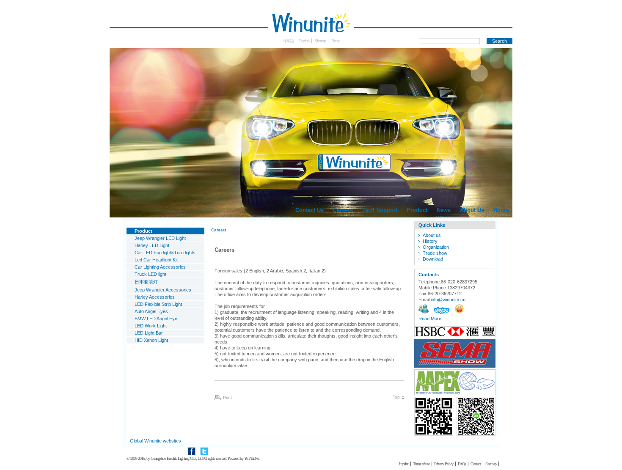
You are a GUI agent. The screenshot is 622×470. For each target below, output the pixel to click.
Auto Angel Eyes (151, 311)
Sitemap (320, 40)
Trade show (435, 253)
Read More (429, 318)
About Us (472, 210)
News (444, 210)
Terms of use (421, 464)
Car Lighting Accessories (160, 266)
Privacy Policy (443, 464)
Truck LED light (150, 274)
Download (433, 258)
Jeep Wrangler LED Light (160, 238)
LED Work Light (151, 325)
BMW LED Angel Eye (156, 318)
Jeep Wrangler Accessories (163, 289)
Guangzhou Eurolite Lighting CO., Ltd (176, 458)
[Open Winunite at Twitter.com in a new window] (204, 448)
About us (432, 235)
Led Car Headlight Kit (156, 259)
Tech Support (379, 210)
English (304, 40)
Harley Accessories (155, 297)
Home (335, 40)
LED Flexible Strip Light (158, 304)
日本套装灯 (146, 281)
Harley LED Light (152, 245)
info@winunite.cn (448, 299)
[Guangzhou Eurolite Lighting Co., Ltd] (311, 36)
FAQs (462, 464)
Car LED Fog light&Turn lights (165, 252)
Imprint (403, 464)
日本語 (288, 40)
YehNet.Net (251, 458)
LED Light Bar (149, 332)
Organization (436, 247)
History (430, 241)
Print (227, 397)
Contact (476, 464)
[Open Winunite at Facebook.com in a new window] (191, 448)
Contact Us (309, 210)
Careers (343, 210)
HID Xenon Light (151, 340)
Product (417, 210)
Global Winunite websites (155, 440)
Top (396, 397)
